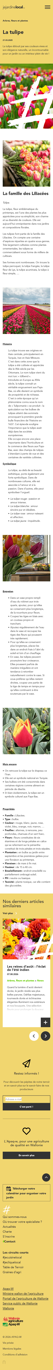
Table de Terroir (13, 1267)
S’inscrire (9, 1236)
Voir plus (8, 913)
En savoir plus (26, 1155)
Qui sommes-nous (14, 1216)
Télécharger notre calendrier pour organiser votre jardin (26, 1193)
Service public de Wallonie (20, 1303)
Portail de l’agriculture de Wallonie (25, 1298)
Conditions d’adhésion (15, 1354)
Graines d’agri (12, 1272)
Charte (7, 1231)
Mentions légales (12, 1348)
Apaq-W (8, 1288)
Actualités (9, 1226)
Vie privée (8, 1343)
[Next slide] (45, 1036)
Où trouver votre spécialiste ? (22, 1221)
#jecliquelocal (12, 1262)
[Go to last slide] (34, 1036)
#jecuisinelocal (12, 1257)
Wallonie (8, 1308)
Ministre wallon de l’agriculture (23, 1293)
